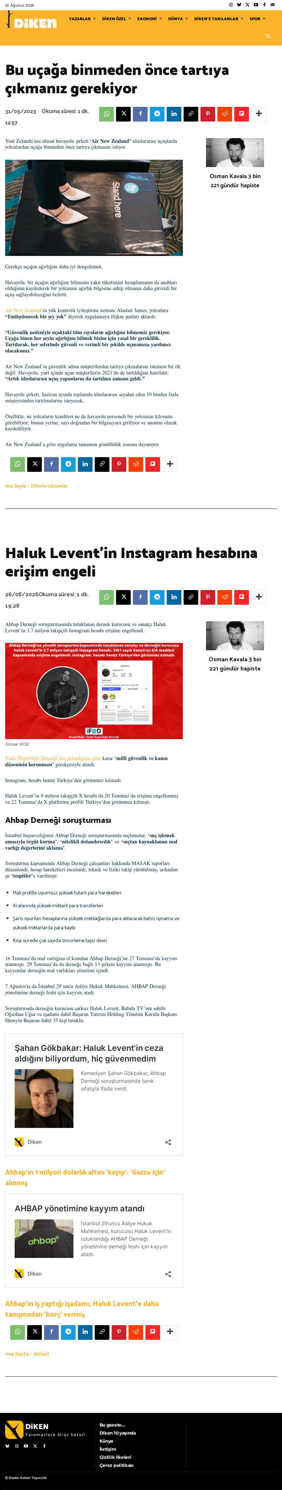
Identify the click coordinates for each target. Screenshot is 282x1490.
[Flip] (241, 114)
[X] (123, 114)
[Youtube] (256, 5)
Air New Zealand (23, 310)
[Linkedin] (174, 114)
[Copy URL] (191, 114)
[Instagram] (231, 5)
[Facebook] (264, 5)
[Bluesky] (239, 5)
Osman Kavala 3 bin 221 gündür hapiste (235, 181)
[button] (268, 37)
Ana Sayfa (15, 486)
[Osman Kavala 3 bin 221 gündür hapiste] (235, 152)
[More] (259, 114)
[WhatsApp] (106, 114)
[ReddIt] (224, 114)
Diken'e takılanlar (49, 486)
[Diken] (31, 19)
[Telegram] (157, 114)
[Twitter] (247, 5)
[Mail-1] (272, 5)
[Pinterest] (207, 114)
